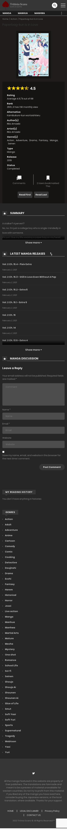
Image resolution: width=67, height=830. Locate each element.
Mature (9, 638)
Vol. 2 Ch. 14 (9, 327)
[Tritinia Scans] (14, 5)
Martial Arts (12, 633)
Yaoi (7, 746)
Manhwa (39, 13)
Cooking (10, 557)
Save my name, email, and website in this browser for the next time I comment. (31, 457)
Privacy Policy (52, 810)
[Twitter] (33, 773)
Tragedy (10, 736)
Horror (8, 600)
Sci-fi (8, 670)
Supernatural (13, 730)
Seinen (11, 143)
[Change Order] (51, 254)
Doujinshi (10, 567)
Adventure (21, 140)
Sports (9, 725)
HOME (10, 810)
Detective (11, 562)
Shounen (10, 692)
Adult (8, 524)
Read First (25, 194)
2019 (9, 160)
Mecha (9, 643)
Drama (33, 140)
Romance (10, 660)
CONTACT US (34, 815)
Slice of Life (12, 703)
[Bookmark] (48, 178)
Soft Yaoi (10, 714)
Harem (9, 589)
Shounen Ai (11, 698)
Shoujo (9, 681)
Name (5, 409)
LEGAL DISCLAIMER (29, 810)
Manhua (23, 13)
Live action (11, 611)
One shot (10, 654)
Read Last (41, 194)
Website (6, 437)
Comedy (10, 546)
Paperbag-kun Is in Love (31, 19)
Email (5, 423)
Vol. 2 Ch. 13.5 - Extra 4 (15, 340)
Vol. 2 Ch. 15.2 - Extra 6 (15, 289)
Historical (10, 595)
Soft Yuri (10, 719)
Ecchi (8, 578)
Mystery (10, 649)
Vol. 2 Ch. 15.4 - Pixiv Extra (17, 264)
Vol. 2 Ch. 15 (9, 315)
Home (5, 19)
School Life (11, 665)
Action (14, 19)
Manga (7, 13)
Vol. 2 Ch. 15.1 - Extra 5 (14, 302)
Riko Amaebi (13, 123)
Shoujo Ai (10, 687)
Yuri (7, 752)
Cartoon (10, 540)
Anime (8, 535)
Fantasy (43, 140)
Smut (8, 708)
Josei (8, 605)
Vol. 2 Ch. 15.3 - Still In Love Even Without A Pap (29, 276)
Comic (8, 551)
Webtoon (10, 741)
